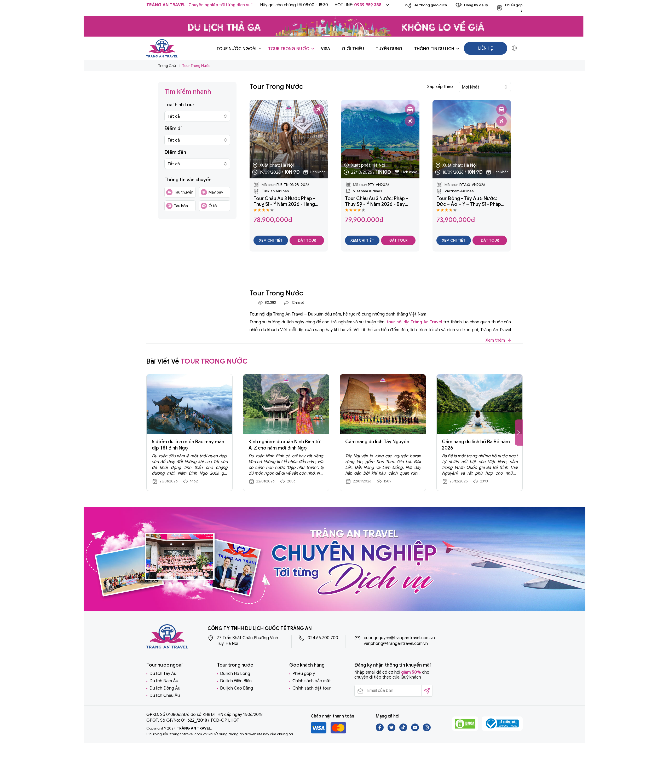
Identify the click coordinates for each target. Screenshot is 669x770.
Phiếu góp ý (303, 673)
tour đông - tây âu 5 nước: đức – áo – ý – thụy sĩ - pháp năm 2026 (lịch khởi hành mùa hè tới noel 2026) (469, 201)
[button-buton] (519, 432)
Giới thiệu (353, 48)
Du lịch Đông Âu (164, 688)
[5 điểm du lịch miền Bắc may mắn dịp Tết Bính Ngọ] (189, 404)
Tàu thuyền (183, 192)
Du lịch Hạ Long (235, 673)
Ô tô (213, 205)
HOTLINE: (358, 5)
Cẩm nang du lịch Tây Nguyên (377, 442)
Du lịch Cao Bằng (236, 688)
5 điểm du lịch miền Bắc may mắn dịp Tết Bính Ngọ (188, 445)
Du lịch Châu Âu (164, 695)
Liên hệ (485, 48)
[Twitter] (392, 730)
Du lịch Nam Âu (163, 681)
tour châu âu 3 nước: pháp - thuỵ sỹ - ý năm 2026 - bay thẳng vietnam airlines (376, 201)
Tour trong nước (288, 48)
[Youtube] (415, 730)
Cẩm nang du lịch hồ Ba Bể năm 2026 (476, 445)
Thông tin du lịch (434, 48)
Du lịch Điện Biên (236, 681)
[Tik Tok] (403, 730)
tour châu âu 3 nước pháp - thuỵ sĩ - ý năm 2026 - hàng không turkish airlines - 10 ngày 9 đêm (288, 201)
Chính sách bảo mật (311, 681)
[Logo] (162, 48)
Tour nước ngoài (236, 48)
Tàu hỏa (181, 205)
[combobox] (197, 116)
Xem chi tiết (270, 240)
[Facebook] (380, 730)
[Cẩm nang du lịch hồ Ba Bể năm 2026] (479, 404)
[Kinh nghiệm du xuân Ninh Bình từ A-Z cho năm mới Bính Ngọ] (286, 404)
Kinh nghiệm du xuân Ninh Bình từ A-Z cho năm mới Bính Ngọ (284, 445)
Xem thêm (496, 340)
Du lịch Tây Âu (162, 673)
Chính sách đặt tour (311, 688)
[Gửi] (426, 690)
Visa (325, 48)
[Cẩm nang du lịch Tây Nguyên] (383, 404)
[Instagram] (427, 730)
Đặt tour (307, 240)
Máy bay (216, 192)
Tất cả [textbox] (174, 116)
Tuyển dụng (389, 48)
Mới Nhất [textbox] (470, 87)
